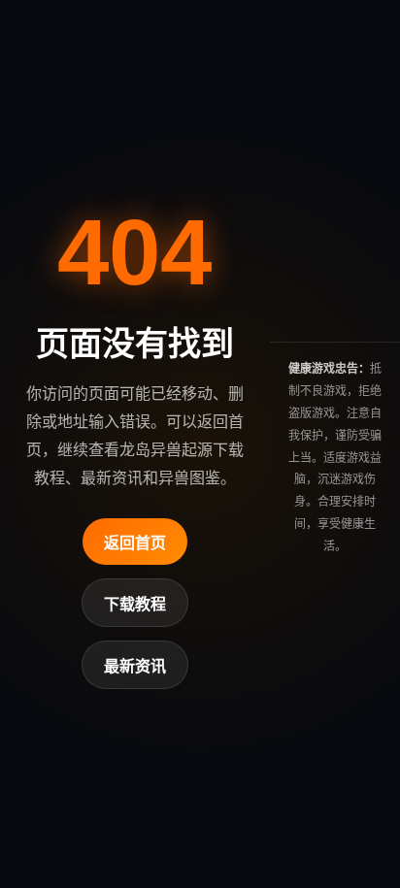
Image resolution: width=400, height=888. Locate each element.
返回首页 (135, 543)
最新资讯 (135, 666)
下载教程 (135, 604)
